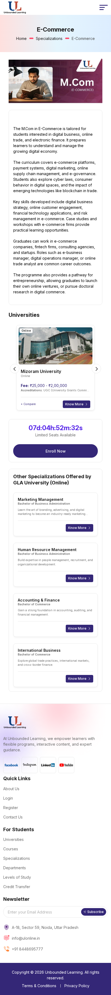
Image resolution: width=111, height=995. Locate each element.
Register (10, 807)
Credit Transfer (16, 886)
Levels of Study (17, 877)
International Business (39, 650)
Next (96, 368)
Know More (74, 404)
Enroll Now (56, 451)
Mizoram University (41, 371)
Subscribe (95, 912)
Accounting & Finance (39, 600)
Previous (14, 368)
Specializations (49, 38)
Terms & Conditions (39, 985)
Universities (13, 839)
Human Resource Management (47, 549)
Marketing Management (40, 499)
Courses (10, 849)
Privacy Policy (76, 985)
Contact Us (13, 817)
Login (8, 798)
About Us (11, 788)
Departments (14, 867)
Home (21, 38)
